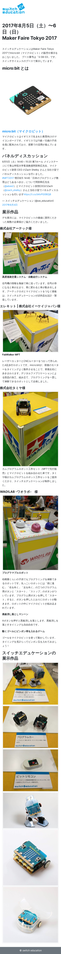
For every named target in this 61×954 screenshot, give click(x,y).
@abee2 (9, 186)
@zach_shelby (12, 190)
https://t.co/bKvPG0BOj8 (37, 194)
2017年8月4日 (10, 204)
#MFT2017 (8, 177)
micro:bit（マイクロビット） (23, 131)
